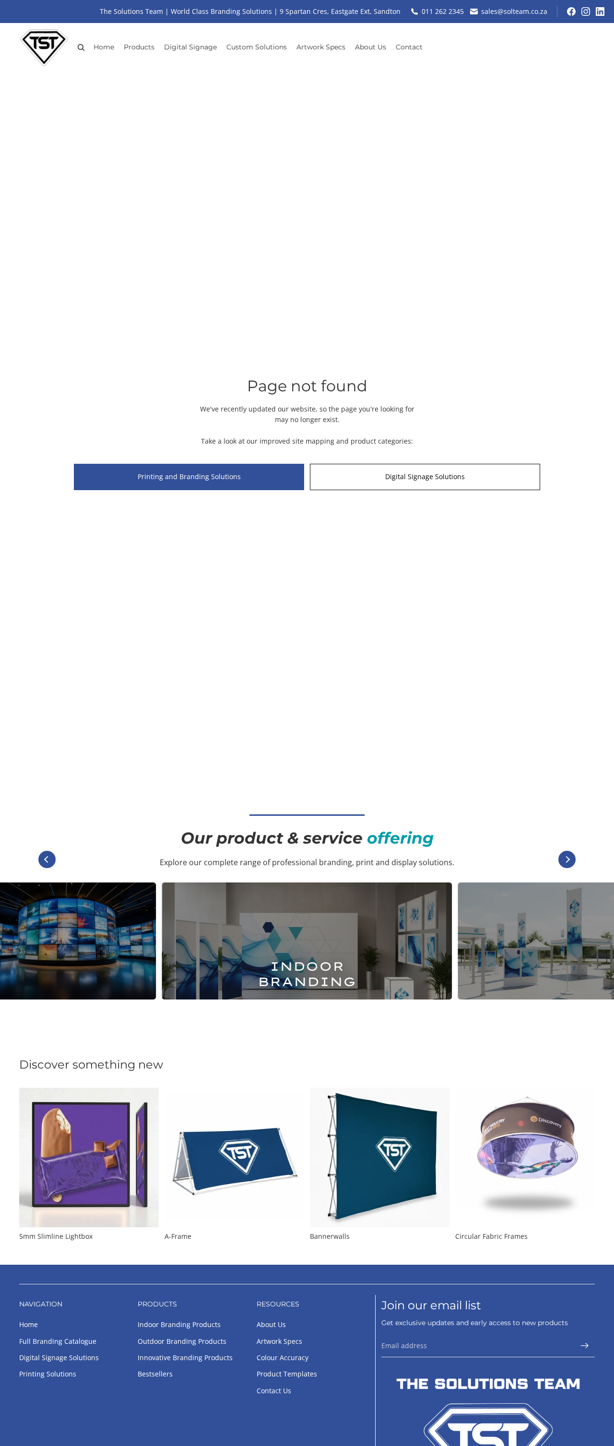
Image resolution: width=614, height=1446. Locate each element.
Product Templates (287, 1374)
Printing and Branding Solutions (189, 476)
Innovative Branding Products (185, 1357)
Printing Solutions (47, 1374)
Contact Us (274, 1390)
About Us (271, 1324)
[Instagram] (585, 11)
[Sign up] (585, 1346)
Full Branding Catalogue (57, 1341)
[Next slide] (567, 859)
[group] (307, 940)
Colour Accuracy (282, 1357)
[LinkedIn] (600, 11)
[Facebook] (571, 11)
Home (28, 1324)
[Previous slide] (47, 859)
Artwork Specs (279, 1341)
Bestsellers (155, 1374)
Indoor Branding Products (179, 1324)
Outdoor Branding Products (182, 1341)
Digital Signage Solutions (425, 476)
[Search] (81, 47)
